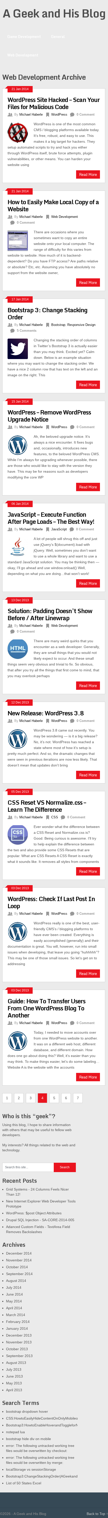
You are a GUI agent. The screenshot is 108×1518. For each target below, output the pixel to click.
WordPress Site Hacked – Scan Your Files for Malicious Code (54, 103)
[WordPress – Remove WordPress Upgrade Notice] (21, 444)
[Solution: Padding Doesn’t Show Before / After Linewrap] (21, 649)
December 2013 (19, 1335)
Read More (88, 174)
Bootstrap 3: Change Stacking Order (47, 313)
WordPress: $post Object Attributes (34, 1213)
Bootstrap (58, 325)
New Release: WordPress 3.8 (46, 713)
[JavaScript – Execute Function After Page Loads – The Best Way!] (21, 546)
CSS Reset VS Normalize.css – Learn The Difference (47, 805)
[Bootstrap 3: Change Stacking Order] (21, 348)
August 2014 (16, 1281)
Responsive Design (81, 325)
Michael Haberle (31, 114)
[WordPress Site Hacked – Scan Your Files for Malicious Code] (21, 132)
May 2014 (14, 1301)
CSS (54, 817)
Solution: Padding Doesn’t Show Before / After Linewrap (50, 614)
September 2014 (19, 1274)
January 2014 (17, 1328)
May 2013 (14, 1383)
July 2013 (13, 1369)
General (58, 36)
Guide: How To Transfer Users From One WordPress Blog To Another (46, 1008)
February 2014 (18, 1322)
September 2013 (19, 1356)
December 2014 (19, 1253)
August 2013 (16, 1363)
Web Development (22, 55)
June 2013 (14, 1376)
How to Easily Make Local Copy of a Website (53, 205)
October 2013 (17, 1349)
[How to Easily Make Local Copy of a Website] (21, 240)
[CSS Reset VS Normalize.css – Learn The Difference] (21, 835)
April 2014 (14, 1308)
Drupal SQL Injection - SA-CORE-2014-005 (40, 1220)
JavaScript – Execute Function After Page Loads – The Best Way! (51, 517)
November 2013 (19, 1342)
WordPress (59, 114)
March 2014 (15, 1315)
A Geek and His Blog (54, 13)
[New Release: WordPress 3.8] (21, 738)
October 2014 (17, 1267)
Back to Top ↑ (97, 1514)
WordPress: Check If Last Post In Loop (51, 902)
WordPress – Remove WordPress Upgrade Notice (49, 415)
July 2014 (13, 1287)
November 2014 (19, 1260)
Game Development (24, 36)
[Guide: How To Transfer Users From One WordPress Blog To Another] (21, 1040)
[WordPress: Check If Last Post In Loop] (21, 931)
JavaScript (59, 529)
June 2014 (14, 1294)
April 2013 (14, 1390)
